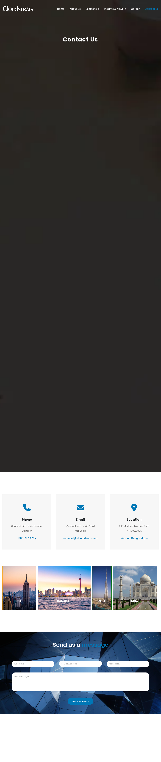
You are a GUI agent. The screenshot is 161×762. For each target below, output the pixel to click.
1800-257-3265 (27, 538)
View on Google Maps (134, 538)
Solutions (91, 9)
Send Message (80, 701)
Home (60, 9)
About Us (75, 9)
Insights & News (113, 9)
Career (135, 9)
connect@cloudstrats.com (80, 538)
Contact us (151, 9)
